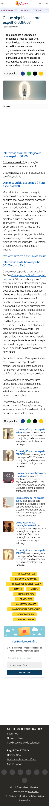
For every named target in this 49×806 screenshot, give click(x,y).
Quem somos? (15, 738)
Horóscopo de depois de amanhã (26, 584)
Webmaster (33, 791)
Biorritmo (25, 10)
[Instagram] (12, 772)
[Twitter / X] (35, 73)
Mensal (34, 589)
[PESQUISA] (46, 3)
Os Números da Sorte (26, 604)
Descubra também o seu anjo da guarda (24, 256)
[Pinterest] (36, 772)
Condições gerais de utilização (23, 743)
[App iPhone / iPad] (45, 772)
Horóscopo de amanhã (26, 579)
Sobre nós (12, 734)
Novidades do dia (26, 619)
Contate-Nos (14, 755)
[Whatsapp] (29, 73)
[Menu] (2, 3)
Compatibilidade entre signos (26, 609)
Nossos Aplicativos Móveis (21, 760)
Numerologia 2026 (9, 10)
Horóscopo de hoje (26, 573)
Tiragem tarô (26, 599)
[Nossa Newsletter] (40, 3)
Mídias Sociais (14, 764)
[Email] (41, 73)
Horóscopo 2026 (26, 594)
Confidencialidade (18, 791)
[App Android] (24, 780)
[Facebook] (23, 73)
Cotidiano (37, 10)
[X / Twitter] (28, 772)
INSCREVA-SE (24, 672)
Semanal (18, 589)
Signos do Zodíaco (26, 614)
